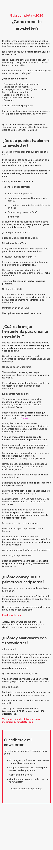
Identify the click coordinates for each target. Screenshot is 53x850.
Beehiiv (24, 418)
